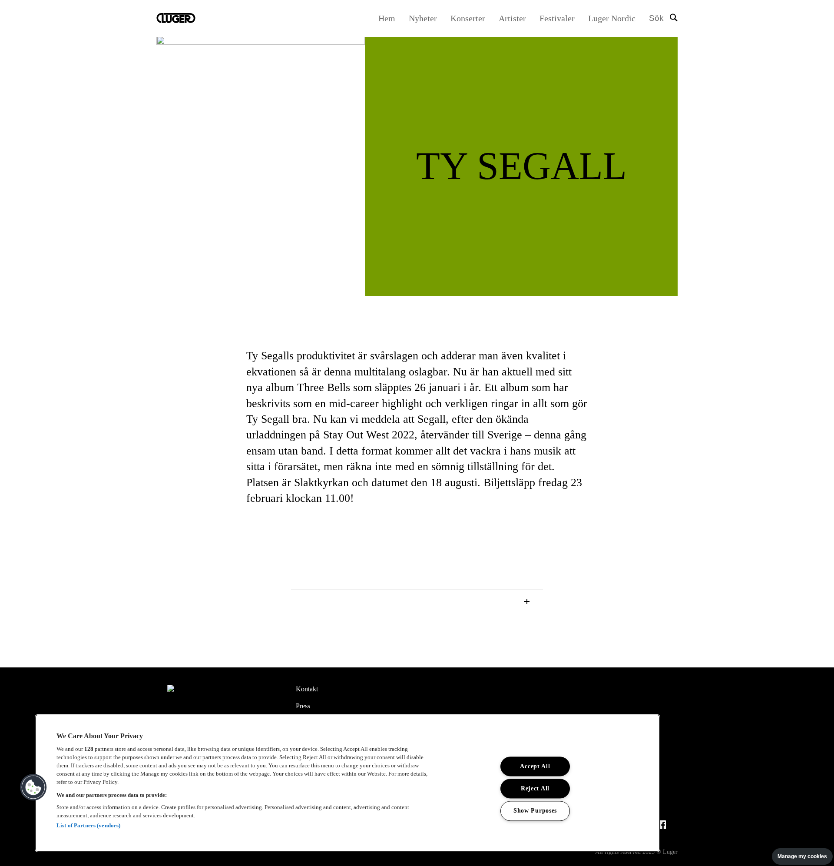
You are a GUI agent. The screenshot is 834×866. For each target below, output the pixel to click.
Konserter (467, 18)
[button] (33, 787)
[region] (347, 783)
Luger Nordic (611, 18)
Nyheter (423, 18)
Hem (386, 18)
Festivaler (557, 18)
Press (303, 706)
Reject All (535, 788)
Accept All (535, 766)
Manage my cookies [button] (802, 856)
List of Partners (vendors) (88, 825)
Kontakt (307, 689)
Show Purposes (535, 810)
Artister (512, 18)
